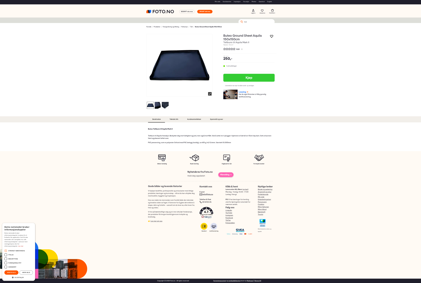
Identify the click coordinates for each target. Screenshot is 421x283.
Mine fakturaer (263, 207)
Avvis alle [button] (26, 272)
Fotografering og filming (171, 27)
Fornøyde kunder (258, 164)
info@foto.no (207, 194)
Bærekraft (261, 212)
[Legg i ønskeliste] (272, 37)
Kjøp (249, 78)
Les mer (20, 246)
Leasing (242, 92)
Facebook (229, 218)
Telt (191, 27)
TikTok (228, 220)
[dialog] (18, 252)
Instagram (229, 215)
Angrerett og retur (264, 192)
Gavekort (262, 2)
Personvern (262, 202)
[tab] (156, 119)
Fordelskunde (263, 194)
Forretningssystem (219, 281)
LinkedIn (229, 210)
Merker (254, 2)
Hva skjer (246, 2)
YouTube (229, 213)
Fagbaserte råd (227, 164)
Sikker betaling (162, 164)
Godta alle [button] (11, 272)
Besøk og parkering (265, 189)
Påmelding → (226, 175)
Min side (217, 2)
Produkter (157, 27)
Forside (148, 27)
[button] (210, 213)
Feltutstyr (184, 27)
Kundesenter (227, 2)
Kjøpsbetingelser (264, 199)
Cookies (261, 204)
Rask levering (194, 164)
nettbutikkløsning (234, 281)
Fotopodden (230, 223)
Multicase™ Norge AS (254, 281)
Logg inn (253, 10)
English (269, 2)
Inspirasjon (237, 2)
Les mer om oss (156, 221)
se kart (245, 189)
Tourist (260, 214)
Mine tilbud (262, 209)
